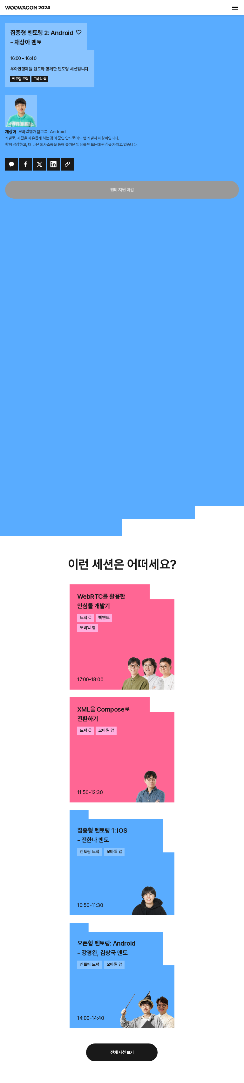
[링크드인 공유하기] (53, 164)
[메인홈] (27, 8)
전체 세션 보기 (122, 1052)
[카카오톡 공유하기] (11, 164)
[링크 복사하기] (67, 164)
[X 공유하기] (39, 164)
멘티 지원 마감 (122, 189)
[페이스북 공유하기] (25, 164)
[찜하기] (79, 33)
